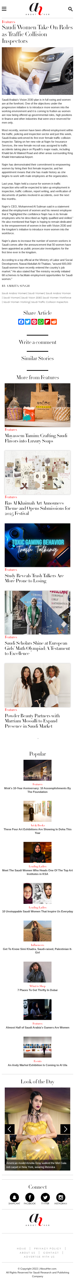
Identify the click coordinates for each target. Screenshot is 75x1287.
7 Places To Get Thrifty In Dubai (37, 990)
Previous (10, 1129)
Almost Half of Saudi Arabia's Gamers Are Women (37, 1027)
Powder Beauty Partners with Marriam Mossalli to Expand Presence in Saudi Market (32, 721)
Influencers (37, 945)
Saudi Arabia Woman (58, 293)
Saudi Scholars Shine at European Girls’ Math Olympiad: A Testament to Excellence (37, 648)
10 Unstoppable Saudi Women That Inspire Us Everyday (37, 911)
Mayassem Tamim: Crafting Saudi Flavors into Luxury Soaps (36, 438)
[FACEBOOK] (29, 1197)
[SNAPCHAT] (14, 1197)
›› (38, 738)
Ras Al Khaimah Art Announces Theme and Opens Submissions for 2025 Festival (37, 508)
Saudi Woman (11, 297)
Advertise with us (39, 1256)
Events (38, 1061)
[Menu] (4, 9)
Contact (51, 1252)
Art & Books (37, 825)
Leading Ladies (37, 866)
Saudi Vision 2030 (31, 297)
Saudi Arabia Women (14, 293)
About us (27, 1252)
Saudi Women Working (16, 302)
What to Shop (37, 986)
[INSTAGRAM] (60, 1197)
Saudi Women (36, 293)
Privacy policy (48, 1248)
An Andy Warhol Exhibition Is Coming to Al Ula (37, 1065)
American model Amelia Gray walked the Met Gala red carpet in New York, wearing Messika (36, 1165)
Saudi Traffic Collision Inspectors (49, 302)
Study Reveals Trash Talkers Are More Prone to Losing (34, 578)
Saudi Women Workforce (57, 297)
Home (21, 1248)
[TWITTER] (45, 1197)
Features (11, 430)
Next (65, 1129)
